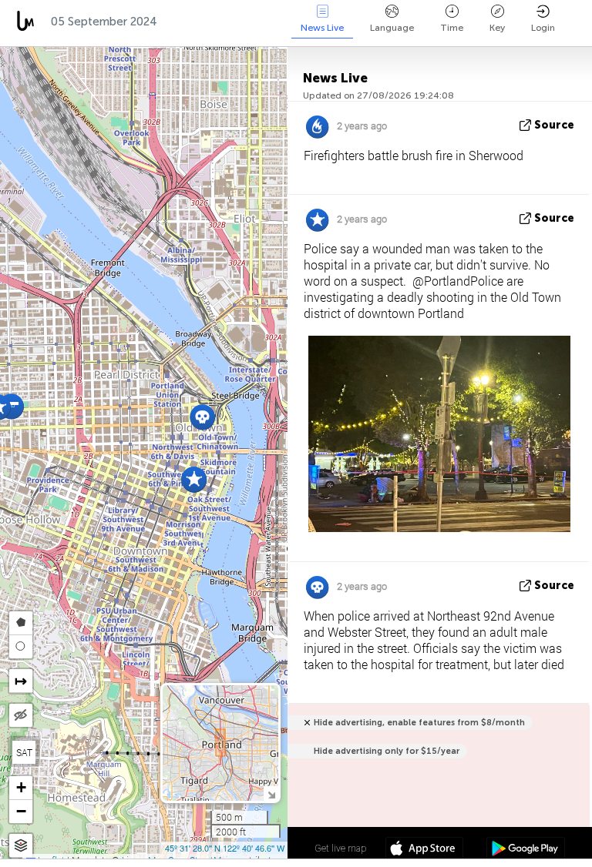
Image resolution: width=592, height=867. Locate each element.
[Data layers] (20, 846)
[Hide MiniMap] (271, 793)
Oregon (195, 21)
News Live (322, 27)
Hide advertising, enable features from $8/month (419, 723)
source (554, 125)
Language (392, 27)
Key (497, 27)
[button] (202, 417)
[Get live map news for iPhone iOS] (424, 850)
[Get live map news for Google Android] (525, 850)
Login (543, 27)
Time (451, 27)
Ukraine (263, 21)
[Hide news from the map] (20, 715)
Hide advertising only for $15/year (386, 751)
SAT (24, 752)
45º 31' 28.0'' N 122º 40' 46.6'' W (224, 848)
